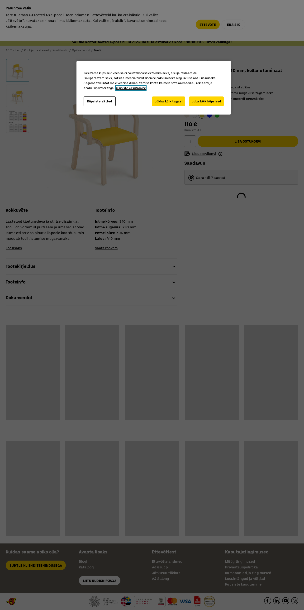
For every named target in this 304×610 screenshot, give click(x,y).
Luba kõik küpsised (206, 101)
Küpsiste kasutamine (131, 88)
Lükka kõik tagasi (168, 101)
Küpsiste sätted (99, 101)
